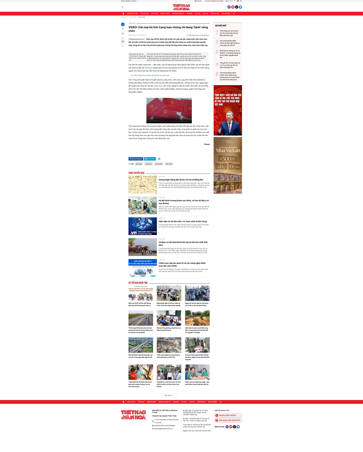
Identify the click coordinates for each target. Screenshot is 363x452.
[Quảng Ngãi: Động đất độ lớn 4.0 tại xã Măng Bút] (142, 184)
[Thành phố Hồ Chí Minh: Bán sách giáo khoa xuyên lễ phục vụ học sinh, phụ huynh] (140, 372)
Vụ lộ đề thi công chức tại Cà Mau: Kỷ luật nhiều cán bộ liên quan (150, 75)
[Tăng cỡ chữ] (122, 38)
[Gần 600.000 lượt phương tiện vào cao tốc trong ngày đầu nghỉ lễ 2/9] (140, 345)
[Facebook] (234, 1)
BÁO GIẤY (199, 1)
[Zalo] (240, 7)
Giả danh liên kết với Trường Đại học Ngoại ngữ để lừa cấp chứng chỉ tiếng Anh (174, 54)
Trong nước (141, 17)
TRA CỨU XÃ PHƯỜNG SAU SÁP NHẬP (214, 1)
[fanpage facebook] (229, 7)
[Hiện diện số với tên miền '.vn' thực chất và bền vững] (142, 226)
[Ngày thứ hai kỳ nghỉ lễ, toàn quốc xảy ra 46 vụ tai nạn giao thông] (197, 293)
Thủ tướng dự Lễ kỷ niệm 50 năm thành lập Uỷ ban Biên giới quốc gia (229, 33)
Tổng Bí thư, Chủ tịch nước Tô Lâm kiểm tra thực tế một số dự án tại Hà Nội (168, 384)
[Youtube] (238, 1)
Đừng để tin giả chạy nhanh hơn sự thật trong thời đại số (169, 329)
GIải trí (205, 13)
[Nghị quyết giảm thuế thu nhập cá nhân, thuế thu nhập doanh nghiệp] (169, 293)
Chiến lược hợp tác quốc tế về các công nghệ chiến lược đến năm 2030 (182, 264)
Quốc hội (139, 164)
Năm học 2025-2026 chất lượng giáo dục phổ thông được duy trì (139, 304)
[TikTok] (241, 1)
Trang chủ (124, 17)
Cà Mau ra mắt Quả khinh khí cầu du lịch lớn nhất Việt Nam (183, 243)
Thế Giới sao (215, 13)
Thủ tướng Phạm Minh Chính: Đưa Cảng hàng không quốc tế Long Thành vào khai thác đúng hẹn (230, 76)
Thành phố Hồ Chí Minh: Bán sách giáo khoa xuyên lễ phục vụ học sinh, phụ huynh (140, 384)
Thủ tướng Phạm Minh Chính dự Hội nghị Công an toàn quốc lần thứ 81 (230, 43)
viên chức (169, 164)
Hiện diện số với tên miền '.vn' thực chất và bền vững (183, 221)
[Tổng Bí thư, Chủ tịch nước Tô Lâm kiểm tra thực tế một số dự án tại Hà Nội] (169, 372)
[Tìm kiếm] (122, 7)
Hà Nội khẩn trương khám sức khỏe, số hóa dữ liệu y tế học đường (184, 201)
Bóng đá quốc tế (178, 13)
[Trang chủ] (123, 14)
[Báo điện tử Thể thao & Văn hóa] (181, 7)
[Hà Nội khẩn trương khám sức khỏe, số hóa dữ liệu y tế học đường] (142, 205)
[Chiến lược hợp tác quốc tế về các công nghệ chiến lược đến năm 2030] (142, 268)
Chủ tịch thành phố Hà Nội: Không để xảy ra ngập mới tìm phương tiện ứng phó (197, 357)
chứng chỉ (149, 68)
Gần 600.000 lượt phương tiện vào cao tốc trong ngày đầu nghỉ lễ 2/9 (140, 356)
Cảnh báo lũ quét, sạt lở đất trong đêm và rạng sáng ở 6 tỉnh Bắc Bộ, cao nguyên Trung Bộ (196, 330)
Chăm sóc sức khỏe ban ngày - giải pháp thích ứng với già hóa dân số (197, 383)
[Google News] (198, 36)
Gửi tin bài (229, 1)
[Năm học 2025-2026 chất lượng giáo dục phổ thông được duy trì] (140, 293)
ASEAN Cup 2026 (132, 13)
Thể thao (154, 13)
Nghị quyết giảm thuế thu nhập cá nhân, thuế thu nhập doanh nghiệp (168, 304)
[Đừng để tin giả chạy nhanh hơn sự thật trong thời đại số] (169, 318)
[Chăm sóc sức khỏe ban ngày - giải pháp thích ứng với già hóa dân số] (197, 372)
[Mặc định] (123, 41)
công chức (158, 86)
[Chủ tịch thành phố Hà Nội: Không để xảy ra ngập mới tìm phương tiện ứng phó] (197, 345)
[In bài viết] (123, 33)
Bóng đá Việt (165, 13)
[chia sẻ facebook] (123, 29)
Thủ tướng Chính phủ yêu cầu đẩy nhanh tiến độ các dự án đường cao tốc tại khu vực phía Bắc (140, 330)
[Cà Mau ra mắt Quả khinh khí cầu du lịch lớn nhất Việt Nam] (142, 247)
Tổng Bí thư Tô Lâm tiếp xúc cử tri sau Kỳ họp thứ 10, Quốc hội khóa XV (230, 65)
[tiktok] (236, 7)
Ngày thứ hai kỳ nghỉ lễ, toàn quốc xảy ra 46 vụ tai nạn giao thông (196, 304)
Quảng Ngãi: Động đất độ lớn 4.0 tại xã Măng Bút (181, 180)
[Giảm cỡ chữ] (122, 45)
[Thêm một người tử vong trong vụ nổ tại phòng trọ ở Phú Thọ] (169, 345)
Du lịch (197, 13)
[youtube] (232, 7)
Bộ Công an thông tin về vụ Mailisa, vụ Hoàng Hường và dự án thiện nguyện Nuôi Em (230, 54)
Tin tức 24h (145, 13)
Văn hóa (189, 13)
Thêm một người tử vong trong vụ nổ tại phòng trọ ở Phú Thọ (168, 356)
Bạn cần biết (226, 13)
